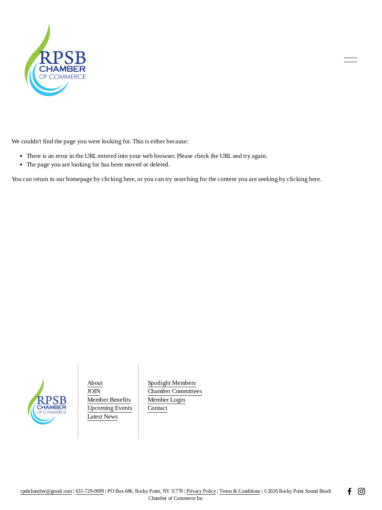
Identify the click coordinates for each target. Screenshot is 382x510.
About (95, 382)
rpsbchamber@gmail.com (46, 491)
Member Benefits (109, 399)
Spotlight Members (172, 382)
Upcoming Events (109, 407)
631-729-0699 (90, 491)
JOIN (94, 391)
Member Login (166, 399)
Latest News (102, 416)
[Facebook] (349, 491)
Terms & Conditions (239, 491)
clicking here (118, 179)
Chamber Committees (175, 391)
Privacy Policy (201, 491)
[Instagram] (361, 491)
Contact (157, 407)
